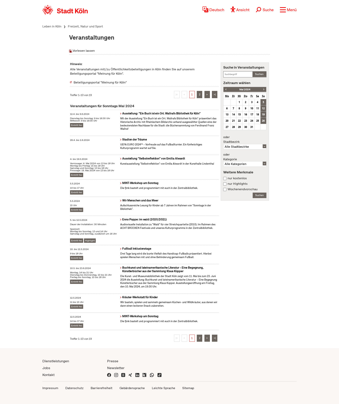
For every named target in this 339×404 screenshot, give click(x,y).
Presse (112, 361)
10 (251, 108)
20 (227, 120)
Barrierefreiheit (101, 388)
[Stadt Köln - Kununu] (144, 374)
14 (233, 114)
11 (257, 108)
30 (245, 127)
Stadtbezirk (231, 139)
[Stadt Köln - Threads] (123, 374)
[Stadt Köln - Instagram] (116, 374)
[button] (288, 10)
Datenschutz (74, 388)
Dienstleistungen (55, 361)
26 (263, 120)
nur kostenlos (237, 178)
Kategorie (230, 157)
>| (215, 94)
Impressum (50, 388)
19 (263, 114)
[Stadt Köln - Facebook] (109, 374)
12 (263, 108)
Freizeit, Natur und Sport (85, 26)
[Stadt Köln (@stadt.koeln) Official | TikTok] (159, 374)
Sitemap (188, 388)
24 (251, 120)
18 (257, 114)
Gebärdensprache (132, 388)
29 (239, 127)
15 (239, 114)
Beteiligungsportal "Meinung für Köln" (100, 82)
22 (239, 120)
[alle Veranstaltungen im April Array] (225, 89)
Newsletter (116, 368)
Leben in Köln (51, 26)
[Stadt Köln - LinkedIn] (137, 374)
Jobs (46, 368)
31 (251, 127)
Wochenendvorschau (243, 189)
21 (233, 120)
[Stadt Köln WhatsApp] (151, 374)
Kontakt (48, 374)
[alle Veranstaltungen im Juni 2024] (263, 89)
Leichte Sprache (163, 388)
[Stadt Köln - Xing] (130, 374)
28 (233, 127)
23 (245, 120)
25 (257, 120)
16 (245, 114)
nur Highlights (238, 183)
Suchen (259, 74)
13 (227, 114)
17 (251, 114)
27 (227, 127)
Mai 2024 (244, 89)
